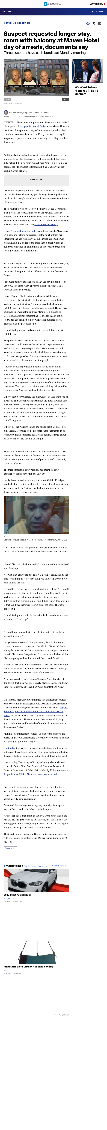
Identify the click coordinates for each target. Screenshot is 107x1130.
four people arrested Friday (32, 126)
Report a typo (10, 848)
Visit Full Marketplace (60, 866)
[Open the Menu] (4, 4)
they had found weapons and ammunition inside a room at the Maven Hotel (36, 711)
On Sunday (9, 748)
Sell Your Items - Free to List (35, 866)
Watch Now (97, 4)
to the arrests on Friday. (46, 224)
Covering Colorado (17, 23)
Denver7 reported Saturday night (20, 230)
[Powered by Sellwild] (65, 1015)
